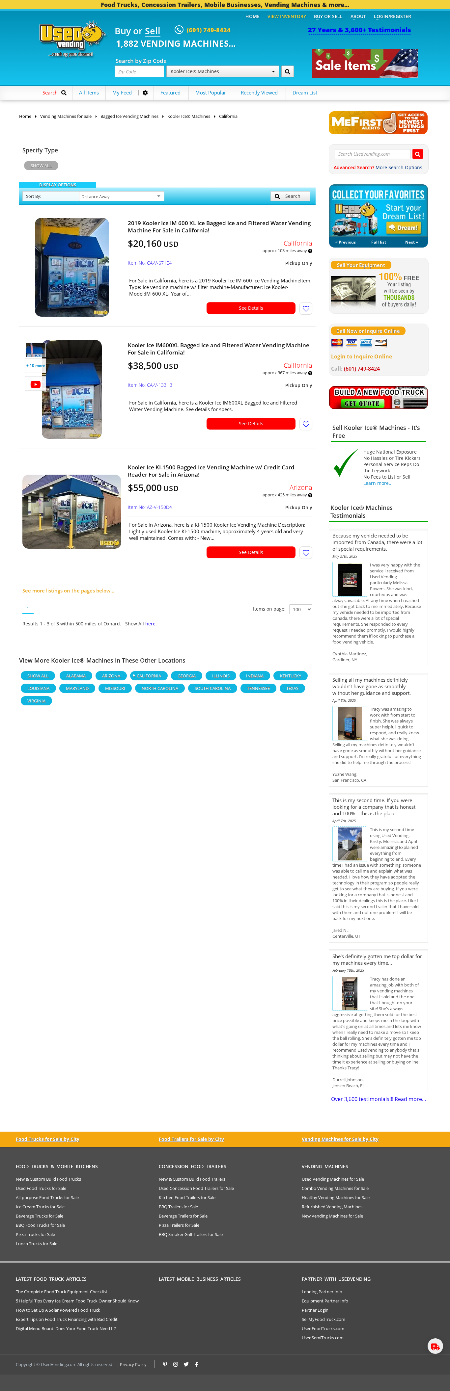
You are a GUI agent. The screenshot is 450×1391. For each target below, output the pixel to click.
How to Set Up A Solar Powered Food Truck (58, 1310)
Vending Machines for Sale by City (340, 1139)
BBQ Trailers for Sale (178, 1207)
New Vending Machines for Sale (332, 1216)
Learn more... (378, 483)
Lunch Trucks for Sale (36, 1244)
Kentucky (290, 676)
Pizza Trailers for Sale (179, 1225)
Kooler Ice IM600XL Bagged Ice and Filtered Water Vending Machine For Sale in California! (218, 349)
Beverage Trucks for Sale (39, 1216)
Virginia (36, 701)
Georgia (187, 676)
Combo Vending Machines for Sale (335, 1188)
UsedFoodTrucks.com (323, 1328)
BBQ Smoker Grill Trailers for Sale (191, 1234)
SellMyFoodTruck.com (323, 1319)
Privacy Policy (133, 1364)
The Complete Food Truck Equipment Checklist (61, 1292)
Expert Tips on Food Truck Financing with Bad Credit (67, 1319)
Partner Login (315, 1310)
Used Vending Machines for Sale (333, 1179)
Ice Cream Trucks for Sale (40, 1207)
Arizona (111, 676)
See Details (251, 308)
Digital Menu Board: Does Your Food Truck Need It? (66, 1328)
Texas (292, 688)
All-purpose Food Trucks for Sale (47, 1197)
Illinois (221, 676)
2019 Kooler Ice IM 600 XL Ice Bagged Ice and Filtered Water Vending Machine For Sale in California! (219, 227)
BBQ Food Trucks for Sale (40, 1225)
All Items (89, 92)
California (149, 676)
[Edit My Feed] (145, 93)
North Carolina (160, 688)
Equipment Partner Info (325, 1301)
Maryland (77, 688)
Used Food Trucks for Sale (41, 1188)
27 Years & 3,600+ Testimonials (359, 29)
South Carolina (213, 688)
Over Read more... (378, 1099)
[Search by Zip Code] (287, 71)
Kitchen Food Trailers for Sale (187, 1197)
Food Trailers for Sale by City (191, 1139)
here (150, 623)
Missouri (115, 688)
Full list (378, 242)
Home (252, 16)
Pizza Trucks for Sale (35, 1234)
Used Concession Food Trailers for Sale (196, 1188)
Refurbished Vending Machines (332, 1207)
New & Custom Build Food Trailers (192, 1179)
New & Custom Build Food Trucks (48, 1179)
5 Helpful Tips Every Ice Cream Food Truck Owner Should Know (77, 1301)
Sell (152, 31)
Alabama (76, 676)
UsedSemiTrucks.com (323, 1338)
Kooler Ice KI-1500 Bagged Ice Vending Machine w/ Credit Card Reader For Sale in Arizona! (211, 471)
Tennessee (258, 688)
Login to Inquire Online (361, 356)
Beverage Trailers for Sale (183, 1216)
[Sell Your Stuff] (353, 291)
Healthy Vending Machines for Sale (336, 1197)
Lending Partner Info (322, 1292)
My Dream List (378, 210)
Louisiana (38, 688)
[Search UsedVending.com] (417, 154)
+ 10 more (35, 365)
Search (292, 196)
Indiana (255, 676)
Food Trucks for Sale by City (47, 1139)
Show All (41, 166)
